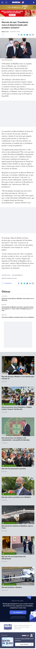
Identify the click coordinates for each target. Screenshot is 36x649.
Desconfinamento (17, 275)
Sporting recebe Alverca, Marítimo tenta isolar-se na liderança (18, 299)
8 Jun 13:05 (4, 500)
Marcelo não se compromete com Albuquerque (14, 557)
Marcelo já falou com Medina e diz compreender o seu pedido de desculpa (16, 439)
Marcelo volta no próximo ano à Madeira (16, 497)
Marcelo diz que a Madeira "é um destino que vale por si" (18, 377)
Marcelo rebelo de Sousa (9, 278)
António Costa (6, 275)
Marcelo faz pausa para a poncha (14, 468)
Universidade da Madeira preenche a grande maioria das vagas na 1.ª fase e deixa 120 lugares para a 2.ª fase (17, 308)
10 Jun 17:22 (4, 590)
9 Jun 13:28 (4, 412)
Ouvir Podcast (24, 644)
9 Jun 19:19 (4, 561)
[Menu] (2, 2)
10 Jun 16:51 (4, 443)
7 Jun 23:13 (4, 381)
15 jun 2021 (15, 31)
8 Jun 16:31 (4, 471)
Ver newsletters (18, 612)
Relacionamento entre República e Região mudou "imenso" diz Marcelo (17, 408)
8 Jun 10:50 (4, 531)
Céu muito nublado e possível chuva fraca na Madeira (18, 317)
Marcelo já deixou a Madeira (12, 587)
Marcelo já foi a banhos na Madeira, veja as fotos (17, 527)
